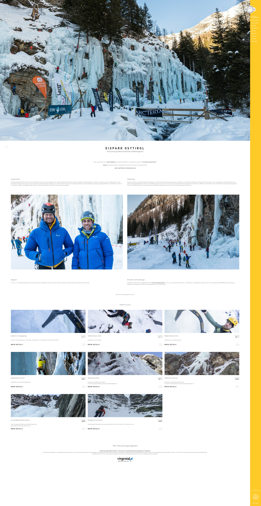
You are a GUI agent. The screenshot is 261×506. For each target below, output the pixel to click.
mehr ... (84, 344)
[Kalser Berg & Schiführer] (250, 9)
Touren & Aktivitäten (255, 17)
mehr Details (17, 344)
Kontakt (254, 36)
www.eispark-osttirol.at (128, 294)
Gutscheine (254, 22)
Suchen (253, 38)
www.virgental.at (154, 454)
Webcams (254, 33)
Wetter (253, 30)
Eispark (253, 25)
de (254, 503)
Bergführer (255, 20)
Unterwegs (254, 28)
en (257, 503)
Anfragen (254, 41)
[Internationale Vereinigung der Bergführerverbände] (255, 497)
